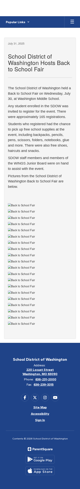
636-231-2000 (45, 379)
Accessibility (40, 414)
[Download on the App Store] (40, 470)
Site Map (40, 407)
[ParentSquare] (40, 449)
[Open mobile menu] (72, 22)
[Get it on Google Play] (40, 459)
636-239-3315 (44, 384)
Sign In (40, 420)
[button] (17, 22)
